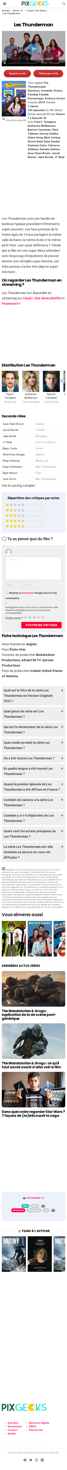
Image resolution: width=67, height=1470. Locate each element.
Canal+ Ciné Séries (36, 10)
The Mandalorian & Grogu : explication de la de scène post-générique (29, 1015)
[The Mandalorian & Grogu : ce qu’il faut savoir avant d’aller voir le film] (33, 1041)
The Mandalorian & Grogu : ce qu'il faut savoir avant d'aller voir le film (31, 1065)
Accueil (5, 10)
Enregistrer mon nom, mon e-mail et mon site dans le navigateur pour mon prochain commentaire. (31, 610)
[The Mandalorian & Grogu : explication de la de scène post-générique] (33, 989)
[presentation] (62, 380)
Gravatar (27, 593)
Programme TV (35, 1198)
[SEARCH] (63, 4)
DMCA (32, 1426)
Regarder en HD (17, 73)
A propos (13, 1422)
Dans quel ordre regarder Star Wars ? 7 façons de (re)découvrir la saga (33, 1113)
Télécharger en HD (48, 73)
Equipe (12, 1433)
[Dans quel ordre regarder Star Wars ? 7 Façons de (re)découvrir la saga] (33, 1089)
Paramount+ (11, 303)
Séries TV (18, 10)
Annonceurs (15, 1426)
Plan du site (36, 1430)
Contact (13, 1430)
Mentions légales (39, 1422)
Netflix (56, 298)
